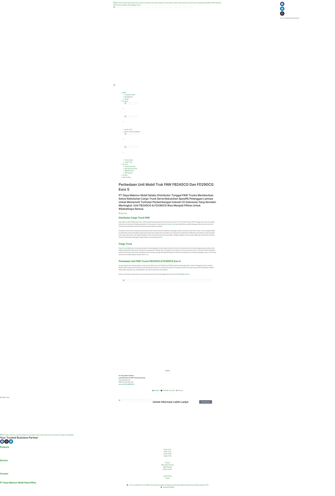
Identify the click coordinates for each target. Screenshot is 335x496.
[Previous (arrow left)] (2, 494)
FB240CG (163, 265)
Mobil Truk (154, 265)
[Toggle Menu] (121, 90)
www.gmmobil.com (124, 380)
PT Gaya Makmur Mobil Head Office (18, 482)
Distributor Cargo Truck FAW (134, 217)
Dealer (127, 99)
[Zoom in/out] (2, 492)
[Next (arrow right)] (8, 494)
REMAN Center (129, 171)
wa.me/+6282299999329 (126, 384)
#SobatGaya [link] (181, 274)
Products (125, 101)
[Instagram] (282, 13)
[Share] (13, 492)
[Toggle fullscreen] (8, 492)
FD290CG (171, 265)
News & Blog (126, 177)
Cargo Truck (128, 162)
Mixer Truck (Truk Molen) (132, 131)
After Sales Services (131, 168)
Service (4, 460)
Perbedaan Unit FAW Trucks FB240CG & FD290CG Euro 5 (150, 261)
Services (125, 164)
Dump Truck (128, 129)
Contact (125, 175)
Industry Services (130, 166)
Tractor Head (129, 160)
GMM (124, 92)
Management (129, 97)
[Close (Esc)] (19, 492)
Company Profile (130, 95)
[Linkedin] (282, 9)
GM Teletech (128, 173)
